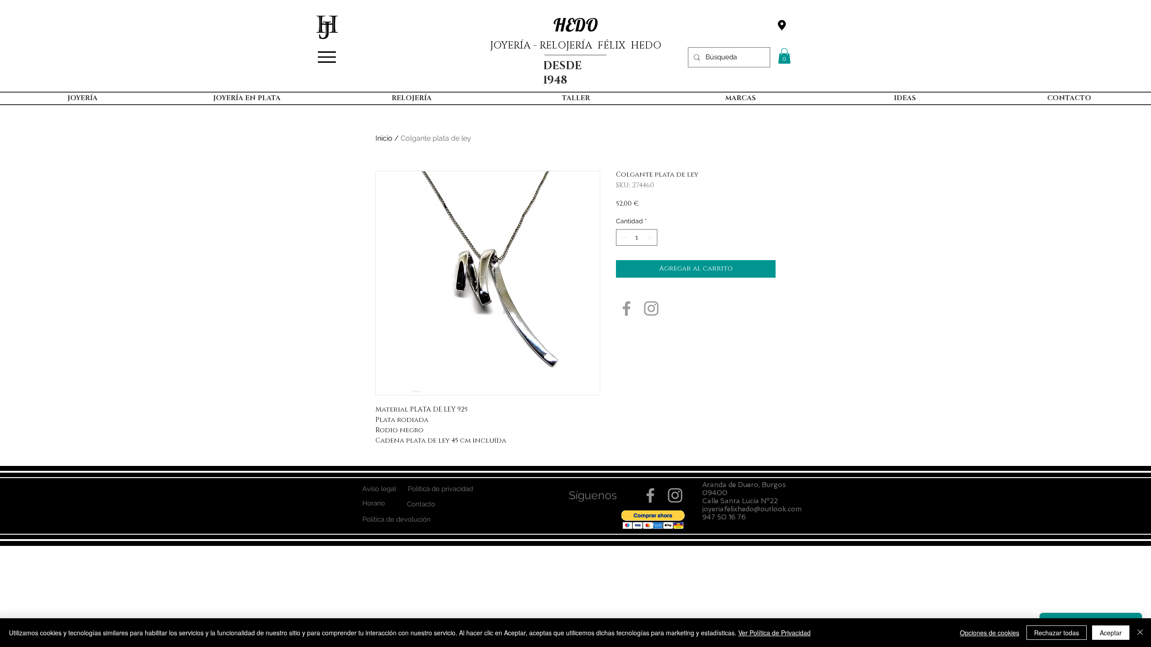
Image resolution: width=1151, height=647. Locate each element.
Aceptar (1111, 632)
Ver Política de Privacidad (774, 632)
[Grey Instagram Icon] (651, 308)
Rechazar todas (1056, 632)
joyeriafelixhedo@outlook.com (752, 509)
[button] (784, 56)
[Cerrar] (1140, 632)
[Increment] (650, 237)
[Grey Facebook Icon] (626, 308)
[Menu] (327, 57)
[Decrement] (623, 237)
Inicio (384, 138)
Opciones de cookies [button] (989, 632)
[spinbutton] (637, 237)
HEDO (575, 24)
